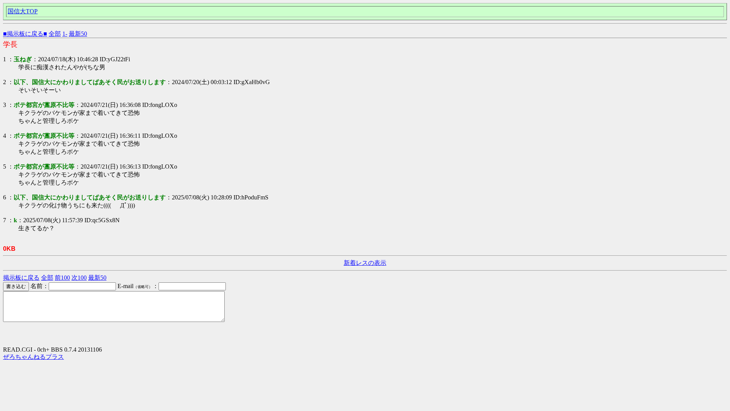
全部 (55, 33)
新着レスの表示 (365, 263)
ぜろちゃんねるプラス (33, 357)
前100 (62, 277)
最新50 (78, 33)
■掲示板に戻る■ (25, 33)
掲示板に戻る (21, 277)
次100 (79, 277)
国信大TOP (23, 11)
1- (64, 33)
